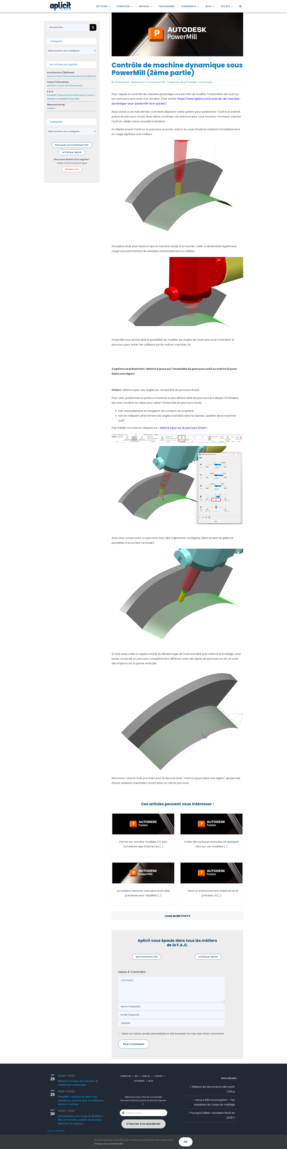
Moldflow (51, 85)
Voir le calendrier (56, 1130)
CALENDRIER (139, 1081)
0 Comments (205, 82)
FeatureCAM (64, 95)
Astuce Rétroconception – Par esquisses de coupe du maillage (214, 1102)
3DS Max (92, 76)
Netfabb (51, 98)
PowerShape (77, 95)
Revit (60, 76)
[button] (240, 6)
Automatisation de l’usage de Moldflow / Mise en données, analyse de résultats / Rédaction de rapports (81, 1119)
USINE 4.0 (146, 1076)
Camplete (62, 98)
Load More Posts (177, 916)
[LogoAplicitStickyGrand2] (60, 3)
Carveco (89, 95)
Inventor (51, 108)
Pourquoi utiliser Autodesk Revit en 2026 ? (212, 1115)
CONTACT (158, 1076)
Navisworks (69, 76)
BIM (136, 1076)
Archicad (81, 76)
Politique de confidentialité (108, 1143)
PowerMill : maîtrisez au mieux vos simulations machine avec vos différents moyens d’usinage (81, 1100)
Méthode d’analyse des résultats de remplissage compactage (78, 1082)
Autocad (51, 76)
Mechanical (76, 85)
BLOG (150, 1081)
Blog (183, 82)
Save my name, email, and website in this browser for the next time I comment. (173, 1034)
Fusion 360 (63, 85)
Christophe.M (122, 82)
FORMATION (125, 1076)
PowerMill (191, 82)
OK (186, 1142)
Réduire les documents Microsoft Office (213, 1089)
